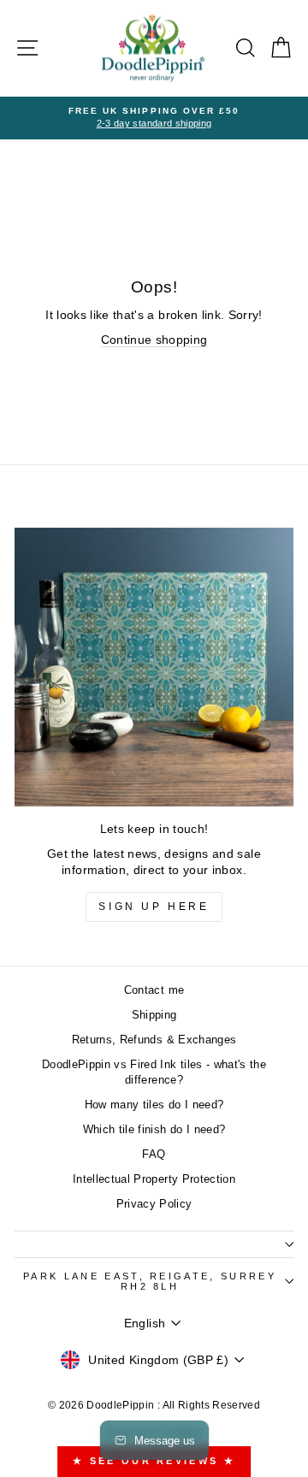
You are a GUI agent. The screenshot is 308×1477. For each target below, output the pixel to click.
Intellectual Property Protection (154, 1179)
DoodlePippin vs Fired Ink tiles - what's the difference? (154, 1072)
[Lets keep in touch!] (154, 667)
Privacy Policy (154, 1203)
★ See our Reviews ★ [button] (154, 1461)
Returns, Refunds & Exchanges (154, 1039)
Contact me (154, 990)
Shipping (154, 1014)
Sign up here (153, 907)
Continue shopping (154, 340)
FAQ (153, 1154)
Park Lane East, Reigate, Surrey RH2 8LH (149, 1281)
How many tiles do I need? (154, 1104)
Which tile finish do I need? (154, 1129)
